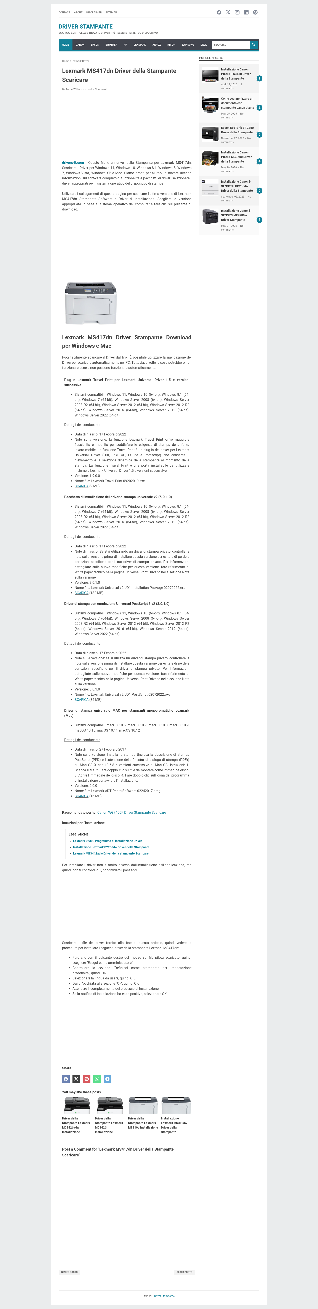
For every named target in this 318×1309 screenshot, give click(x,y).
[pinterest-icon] (255, 12)
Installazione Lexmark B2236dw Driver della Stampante (111, 847)
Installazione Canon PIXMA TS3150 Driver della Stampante (236, 74)
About (78, 12)
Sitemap (111, 12)
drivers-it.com (73, 163)
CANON (80, 44)
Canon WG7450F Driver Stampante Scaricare (131, 812)
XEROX (157, 44)
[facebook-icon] (219, 12)
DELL (204, 44)
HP (125, 44)
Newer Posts (69, 1272)
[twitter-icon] (228, 12)
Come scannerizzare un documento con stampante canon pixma (237, 103)
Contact (64, 12)
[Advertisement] (126, 126)
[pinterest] (86, 1079)
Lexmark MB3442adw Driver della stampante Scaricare (111, 853)
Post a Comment (97, 89)
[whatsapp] (97, 1079)
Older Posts (184, 1272)
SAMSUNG (188, 44)
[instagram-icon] (237, 12)
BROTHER (111, 44)
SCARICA (81, 486)
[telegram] (107, 1079)
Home (65, 44)
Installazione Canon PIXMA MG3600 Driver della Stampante (236, 157)
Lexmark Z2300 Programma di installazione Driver (107, 841)
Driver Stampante (86, 26)
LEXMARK (140, 44)
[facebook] (66, 1079)
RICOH (171, 44)
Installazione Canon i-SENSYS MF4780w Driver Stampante (236, 215)
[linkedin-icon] (246, 12)
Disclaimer (94, 12)
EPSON (95, 44)
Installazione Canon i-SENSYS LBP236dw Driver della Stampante (237, 186)
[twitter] (76, 1079)
